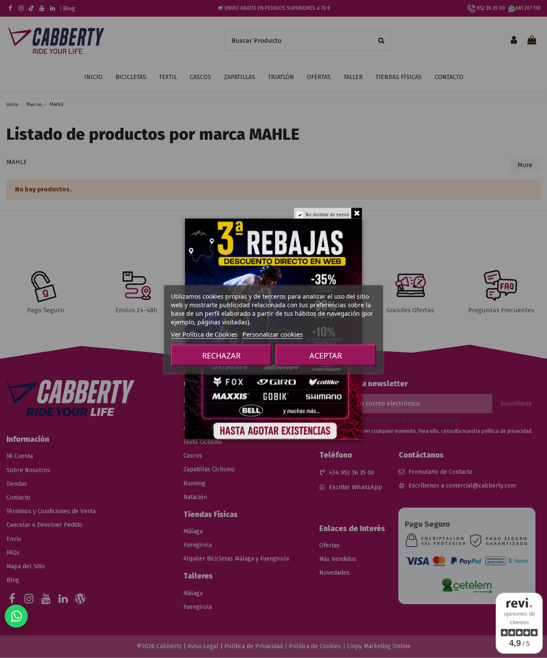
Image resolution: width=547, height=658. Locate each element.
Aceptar (325, 355)
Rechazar (221, 355)
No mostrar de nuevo (327, 214)
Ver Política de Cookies (204, 334)
